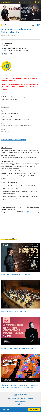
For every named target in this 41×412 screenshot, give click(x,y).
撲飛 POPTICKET (20, 395)
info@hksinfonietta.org (32, 212)
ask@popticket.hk (20, 401)
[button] (38, 25)
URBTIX (13, 188)
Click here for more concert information (13, 139)
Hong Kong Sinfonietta (10, 35)
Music (4, 25)
